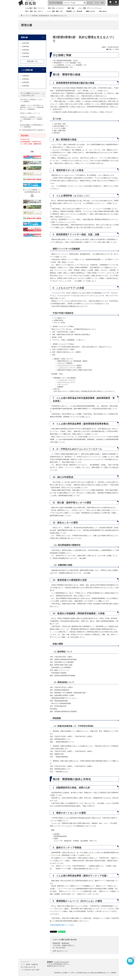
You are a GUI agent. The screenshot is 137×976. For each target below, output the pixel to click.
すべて (90, 3)
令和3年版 (25, 56)
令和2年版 (25, 86)
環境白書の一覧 (32, 61)
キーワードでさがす (56, 3)
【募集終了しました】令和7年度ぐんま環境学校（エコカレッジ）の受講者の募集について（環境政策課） (32, 107)
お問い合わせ (103, 11)
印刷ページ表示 (113, 49)
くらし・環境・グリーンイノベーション (89, 8)
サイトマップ (25, 962)
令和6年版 (25, 46)
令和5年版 (25, 50)
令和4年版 (25, 53)
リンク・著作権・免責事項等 (29, 964)
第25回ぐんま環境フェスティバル (30, 113)
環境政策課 (56, 943)
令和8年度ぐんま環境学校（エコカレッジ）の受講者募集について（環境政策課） (31, 119)
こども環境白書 (27, 70)
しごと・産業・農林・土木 (55, 11)
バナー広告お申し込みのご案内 (30, 969)
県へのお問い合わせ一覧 (28, 967)
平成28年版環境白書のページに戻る (62, 925)
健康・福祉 (71, 8)
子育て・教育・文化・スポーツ (34, 11)
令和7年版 (25, 43)
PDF (102, 3)
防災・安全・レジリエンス (56, 8)
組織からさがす (90, 11)
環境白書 (34, 15)
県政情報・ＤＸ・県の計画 (74, 11)
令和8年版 (25, 76)
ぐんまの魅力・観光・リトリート (34, 8)
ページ (97, 3)
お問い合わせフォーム (60, 951)
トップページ (27, 15)
